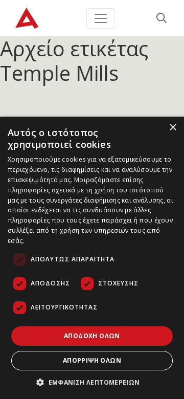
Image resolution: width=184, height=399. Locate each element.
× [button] (172, 127)
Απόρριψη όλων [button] (92, 360)
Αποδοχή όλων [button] (92, 335)
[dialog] (92, 258)
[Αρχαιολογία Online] (26, 18)
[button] (92, 382)
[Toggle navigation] (100, 18)
